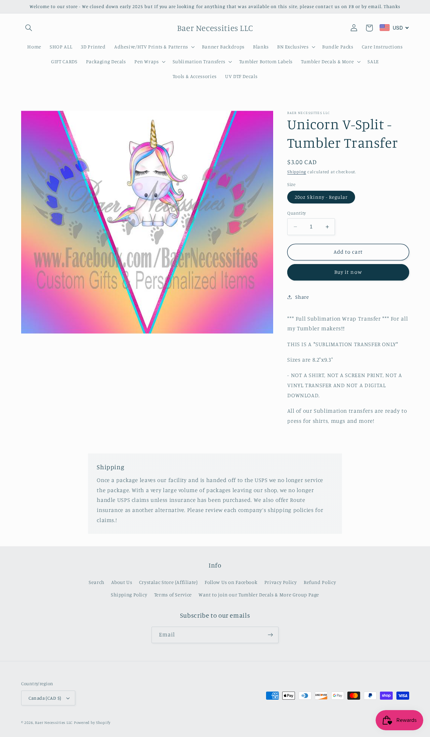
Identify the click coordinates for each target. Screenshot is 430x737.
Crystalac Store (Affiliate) (168, 582)
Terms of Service (173, 594)
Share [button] (302, 297)
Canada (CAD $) (45, 698)
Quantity (296, 213)
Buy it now (348, 272)
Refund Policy (320, 582)
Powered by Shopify (92, 722)
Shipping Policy (129, 594)
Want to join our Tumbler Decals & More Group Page (259, 594)
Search (96, 582)
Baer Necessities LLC (54, 722)
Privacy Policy (280, 582)
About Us (121, 582)
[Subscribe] (270, 635)
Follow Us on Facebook (231, 582)
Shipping (296, 171)
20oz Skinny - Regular (321, 197)
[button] (29, 28)
